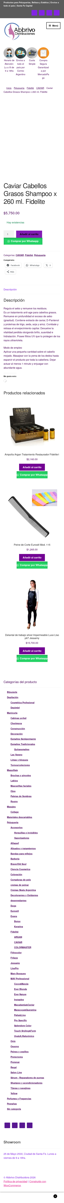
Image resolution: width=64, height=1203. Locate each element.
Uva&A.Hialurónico (24, 1036)
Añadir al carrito (29, 234)
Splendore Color (22, 1025)
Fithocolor (16, 952)
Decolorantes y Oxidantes (24, 895)
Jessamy (15, 963)
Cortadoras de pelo (21, 879)
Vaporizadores (21, 837)
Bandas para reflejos (21, 853)
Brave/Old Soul (18, 863)
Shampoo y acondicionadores (26, 1082)
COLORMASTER (22, 947)
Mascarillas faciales (21, 785)
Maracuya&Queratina (25, 1009)
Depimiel (15, 707)
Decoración (17, 733)
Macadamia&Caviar (24, 1004)
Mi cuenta (10, 1198)
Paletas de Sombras (21, 796)
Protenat (15, 1062)
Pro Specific (20, 1020)
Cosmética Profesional (22, 702)
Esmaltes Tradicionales (23, 744)
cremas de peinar (20, 884)
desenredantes (18, 900)
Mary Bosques (18, 973)
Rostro (14, 801)
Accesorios (17, 827)
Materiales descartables (19, 817)
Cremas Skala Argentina (23, 890)
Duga (13, 905)
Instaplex (19, 999)
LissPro (15, 968)
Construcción (18, 728)
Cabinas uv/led (18, 718)
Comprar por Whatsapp (25, 241)
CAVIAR (40, 88)
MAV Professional (20, 978)
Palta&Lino (20, 1015)
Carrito (49, 1195)
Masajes (11, 806)
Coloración (16, 874)
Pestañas (12, 1103)
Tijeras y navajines (20, 1088)
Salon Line (16, 1072)
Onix (13, 1041)
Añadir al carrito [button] (32, 467)
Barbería (15, 858)
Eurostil (15, 910)
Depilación (12, 697)
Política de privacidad (15, 1181)
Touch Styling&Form (25, 1030)
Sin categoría (14, 1108)
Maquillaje (12, 770)
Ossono (15, 1046)
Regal (14, 1067)
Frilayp (14, 957)
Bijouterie (12, 692)
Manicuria (12, 712)
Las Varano (16, 754)
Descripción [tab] (10, 289)
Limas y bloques (19, 759)
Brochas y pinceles (21, 775)
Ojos (13, 791)
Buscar (32, 1198)
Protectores (17, 1056)
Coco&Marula (21, 983)
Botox (17, 921)
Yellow (14, 1093)
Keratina (18, 926)
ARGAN (18, 936)
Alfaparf (15, 843)
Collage (15, 811)
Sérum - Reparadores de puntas (27, 1077)
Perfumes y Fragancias (19, 1098)
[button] (9, 60)
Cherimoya (16, 723)
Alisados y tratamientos (23, 848)
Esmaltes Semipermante (23, 738)
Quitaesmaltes (21, 749)
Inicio (8, 88)
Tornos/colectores (20, 765)
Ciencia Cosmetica (20, 869)
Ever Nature (20, 994)
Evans (14, 916)
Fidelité (30, 88)
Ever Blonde (20, 989)
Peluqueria (19, 88)
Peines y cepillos (20, 1051)
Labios (14, 780)
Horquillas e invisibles (26, 832)
